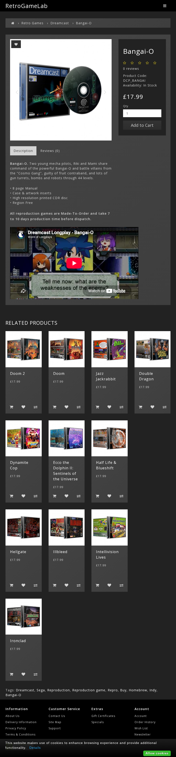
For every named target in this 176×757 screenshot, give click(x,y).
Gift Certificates (103, 716)
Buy (123, 690)
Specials (97, 722)
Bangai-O (84, 23)
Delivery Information (21, 722)
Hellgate (18, 551)
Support (55, 728)
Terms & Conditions (21, 734)
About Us (12, 716)
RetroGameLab (27, 6)
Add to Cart (142, 125)
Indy (153, 690)
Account (141, 716)
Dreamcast (59, 23)
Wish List (141, 728)
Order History (145, 722)
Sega (41, 690)
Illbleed (60, 551)
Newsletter (143, 734)
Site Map (55, 722)
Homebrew (138, 690)
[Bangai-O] (61, 90)
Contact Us (57, 716)
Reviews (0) (50, 151)
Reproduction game (88, 690)
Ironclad (18, 640)
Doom (59, 373)
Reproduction (58, 690)
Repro (113, 690)
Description (23, 151)
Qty (125, 106)
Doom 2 (17, 373)
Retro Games (32, 23)
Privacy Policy (16, 728)
